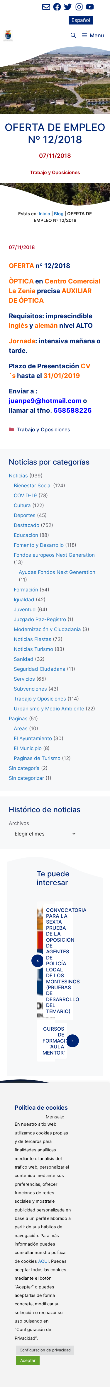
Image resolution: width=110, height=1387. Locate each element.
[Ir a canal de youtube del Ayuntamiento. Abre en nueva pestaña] (89, 7)
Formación (26, 590)
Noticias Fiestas (32, 639)
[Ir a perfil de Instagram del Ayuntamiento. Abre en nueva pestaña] (79, 7)
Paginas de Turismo (37, 758)
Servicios (24, 679)
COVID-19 (25, 495)
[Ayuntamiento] (8, 35)
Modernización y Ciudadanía (47, 629)
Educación (26, 535)
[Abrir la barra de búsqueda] (73, 35)
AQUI (43, 1261)
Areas (21, 728)
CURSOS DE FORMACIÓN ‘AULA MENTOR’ (58, 1041)
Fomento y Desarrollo (39, 545)
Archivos (19, 823)
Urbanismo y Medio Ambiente (49, 709)
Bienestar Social (33, 485)
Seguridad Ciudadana (39, 669)
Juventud (25, 609)
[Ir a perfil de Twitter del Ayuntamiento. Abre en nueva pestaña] (67, 7)
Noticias (18, 476)
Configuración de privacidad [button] (45, 1350)
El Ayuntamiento (33, 738)
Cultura (22, 505)
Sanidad (23, 659)
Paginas (18, 718)
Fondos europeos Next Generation (54, 555)
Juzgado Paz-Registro (40, 619)
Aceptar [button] (27, 1360)
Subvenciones (30, 689)
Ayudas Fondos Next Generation (57, 572)
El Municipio (28, 748)
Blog (58, 213)
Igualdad (24, 600)
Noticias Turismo (33, 649)
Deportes (24, 515)
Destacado (26, 525)
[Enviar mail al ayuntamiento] (46, 7)
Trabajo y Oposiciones (55, 172)
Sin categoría (24, 768)
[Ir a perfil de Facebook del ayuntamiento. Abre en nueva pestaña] (57, 7)
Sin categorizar (26, 778)
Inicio (44, 213)
